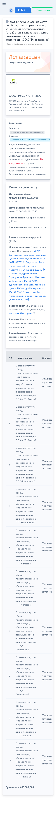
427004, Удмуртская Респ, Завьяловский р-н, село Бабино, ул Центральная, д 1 (27, 286)
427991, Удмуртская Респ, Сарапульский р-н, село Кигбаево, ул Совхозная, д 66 (28, 256)
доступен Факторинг (20, 313)
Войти (24, 10)
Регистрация (43, 10)
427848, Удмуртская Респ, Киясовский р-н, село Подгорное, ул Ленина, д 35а (27, 295)
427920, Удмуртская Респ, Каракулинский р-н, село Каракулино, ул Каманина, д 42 (26, 266)
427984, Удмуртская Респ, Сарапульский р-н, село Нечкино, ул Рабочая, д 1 (27, 277)
